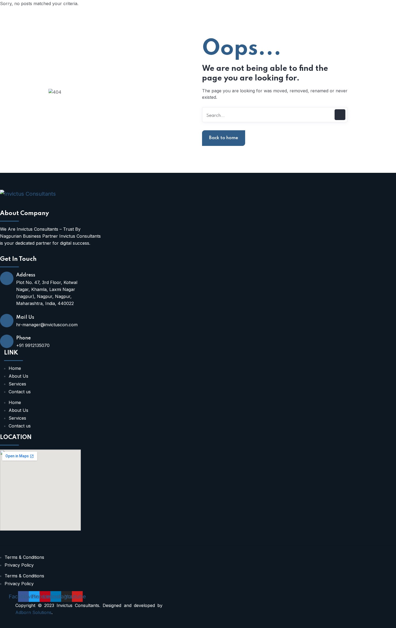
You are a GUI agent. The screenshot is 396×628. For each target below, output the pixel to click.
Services (17, 384)
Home (15, 368)
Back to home (223, 138)
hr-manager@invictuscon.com (47, 324)
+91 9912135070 (33, 345)
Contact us (20, 391)
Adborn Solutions (33, 612)
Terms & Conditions (24, 557)
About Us (18, 376)
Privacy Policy (19, 565)
